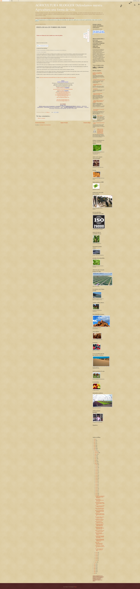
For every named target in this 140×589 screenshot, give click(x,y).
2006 (95, 571)
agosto (96, 454)
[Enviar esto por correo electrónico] (54, 112)
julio (95, 455)
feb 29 (97, 464)
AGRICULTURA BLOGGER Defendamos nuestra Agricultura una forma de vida (68, 7)
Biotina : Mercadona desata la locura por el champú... (99, 508)
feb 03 (97, 558)
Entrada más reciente (40, 122)
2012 (95, 449)
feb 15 (97, 485)
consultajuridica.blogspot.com (64, 91)
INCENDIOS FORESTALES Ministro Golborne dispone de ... (99, 514)
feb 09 (97, 493)
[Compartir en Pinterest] (58, 112)
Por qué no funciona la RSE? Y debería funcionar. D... (100, 506)
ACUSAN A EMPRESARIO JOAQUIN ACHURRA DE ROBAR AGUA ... (99, 540)
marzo (96, 461)
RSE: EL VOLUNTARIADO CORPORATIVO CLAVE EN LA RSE (99, 511)
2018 (95, 440)
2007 (95, 570)
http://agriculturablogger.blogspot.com (62, 100)
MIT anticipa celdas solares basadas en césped (99, 517)
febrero (96, 463)
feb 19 (97, 479)
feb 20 (97, 478)
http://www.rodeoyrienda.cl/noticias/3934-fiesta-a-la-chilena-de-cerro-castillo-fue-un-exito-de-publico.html (57, 77)
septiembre (96, 452)
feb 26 (97, 469)
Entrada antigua (87, 122)
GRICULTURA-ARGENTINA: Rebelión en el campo (97, 94)
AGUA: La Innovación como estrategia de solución (99, 531)
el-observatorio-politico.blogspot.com (64, 92)
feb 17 (97, 482)
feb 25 (97, 470)
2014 (95, 446)
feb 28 (97, 466)
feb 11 (97, 490)
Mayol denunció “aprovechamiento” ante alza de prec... (99, 500)
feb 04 (97, 557)
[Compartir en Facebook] (57, 112)
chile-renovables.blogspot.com (64, 99)
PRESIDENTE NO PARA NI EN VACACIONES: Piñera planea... (99, 503)
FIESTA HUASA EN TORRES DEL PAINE (99, 522)
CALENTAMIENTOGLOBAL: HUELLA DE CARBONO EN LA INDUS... (99, 537)
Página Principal (64, 122)
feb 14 (97, 487)
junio (95, 457)
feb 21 (97, 476)
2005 (95, 573)
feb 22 (97, 475)
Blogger (75, 586)
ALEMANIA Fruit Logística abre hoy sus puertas (99, 520)
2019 (95, 439)
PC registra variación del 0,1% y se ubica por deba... (99, 549)
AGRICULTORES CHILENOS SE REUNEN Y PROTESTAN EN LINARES (98, 101)
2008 (95, 568)
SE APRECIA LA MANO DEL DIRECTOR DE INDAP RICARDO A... (100, 497)
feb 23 (97, 473)
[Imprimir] (86, 37)
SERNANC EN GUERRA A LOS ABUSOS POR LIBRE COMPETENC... (99, 525)
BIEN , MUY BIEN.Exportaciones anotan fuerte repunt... (99, 543)
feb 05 (97, 555)
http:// (57, 92)
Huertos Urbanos (99, 115)
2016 (95, 443)
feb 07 (97, 552)
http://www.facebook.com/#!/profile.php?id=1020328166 (63, 89)
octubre (96, 451)
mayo (96, 458)
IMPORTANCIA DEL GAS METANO (99, 79)
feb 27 (97, 467)
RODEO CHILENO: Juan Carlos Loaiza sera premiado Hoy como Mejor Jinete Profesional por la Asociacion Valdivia (100, 131)
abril (95, 460)
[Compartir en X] (56, 112)
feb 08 (97, 494)
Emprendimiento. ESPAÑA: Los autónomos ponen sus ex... (100, 546)
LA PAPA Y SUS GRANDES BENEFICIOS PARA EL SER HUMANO (97, 73)
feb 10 (97, 491)
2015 (95, 445)
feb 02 (97, 560)
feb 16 (97, 484)
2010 (95, 565)
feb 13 (97, 488)
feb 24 (97, 472)
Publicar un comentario (41, 118)
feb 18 (97, 481)
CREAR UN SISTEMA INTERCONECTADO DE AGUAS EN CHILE (99, 528)
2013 (95, 448)
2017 (95, 442)
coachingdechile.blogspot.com (64, 97)
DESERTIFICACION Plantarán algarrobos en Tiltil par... (99, 533)
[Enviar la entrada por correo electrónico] (52, 112)
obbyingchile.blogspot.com (64, 93)
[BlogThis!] (55, 112)
